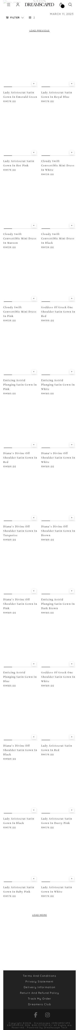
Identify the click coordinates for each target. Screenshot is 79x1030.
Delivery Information (40, 987)
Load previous (39, 30)
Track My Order (39, 998)
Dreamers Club (39, 1004)
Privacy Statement (39, 981)
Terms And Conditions (39, 975)
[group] (20, 63)
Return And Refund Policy (39, 992)
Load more (39, 915)
